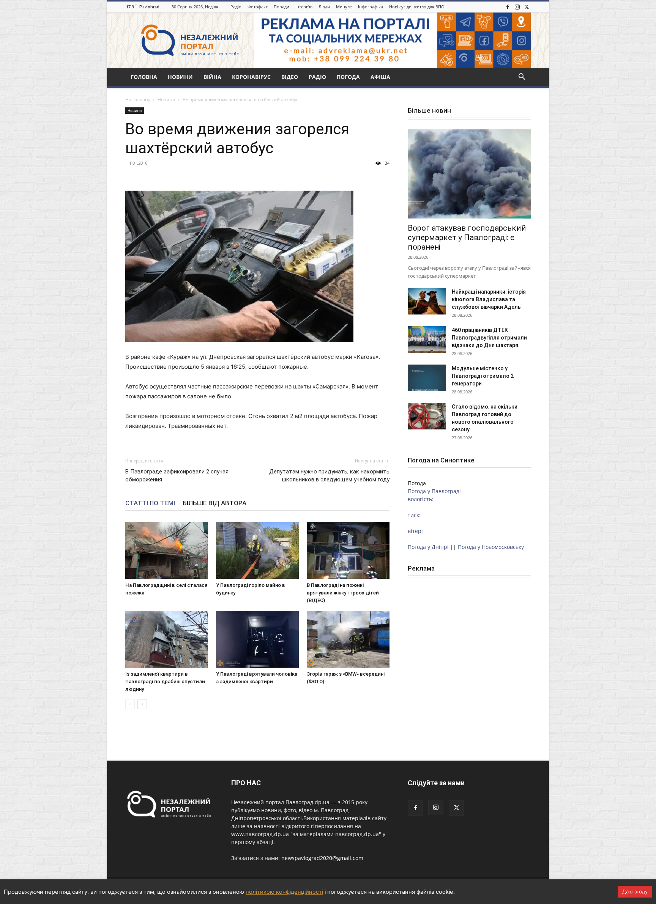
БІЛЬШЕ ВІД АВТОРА (214, 503)
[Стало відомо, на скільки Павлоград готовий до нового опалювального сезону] (427, 416)
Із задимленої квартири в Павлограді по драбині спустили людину (165, 681)
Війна (212, 76)
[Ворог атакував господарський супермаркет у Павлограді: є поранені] (469, 174)
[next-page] (142, 704)
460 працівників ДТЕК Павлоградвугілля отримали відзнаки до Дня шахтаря (489, 337)
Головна (144, 76)
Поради (281, 6)
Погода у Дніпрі (428, 546)
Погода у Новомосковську (491, 546)
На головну (137, 99)
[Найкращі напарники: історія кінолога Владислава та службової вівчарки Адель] (427, 301)
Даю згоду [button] (635, 891)
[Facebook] (507, 7)
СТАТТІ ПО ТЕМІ (150, 503)
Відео (289, 76)
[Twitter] (526, 7)
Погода (348, 76)
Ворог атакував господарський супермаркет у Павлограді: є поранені (467, 237)
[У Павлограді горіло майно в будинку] (257, 550)
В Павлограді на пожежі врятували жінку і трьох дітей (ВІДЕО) (343, 592)
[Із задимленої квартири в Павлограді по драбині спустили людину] (166, 639)
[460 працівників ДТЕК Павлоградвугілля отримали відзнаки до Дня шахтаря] (427, 339)
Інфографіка (370, 6)
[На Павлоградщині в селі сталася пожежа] (166, 550)
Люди (324, 6)
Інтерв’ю (303, 6)
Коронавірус (251, 76)
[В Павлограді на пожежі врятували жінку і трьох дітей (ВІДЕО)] (348, 550)
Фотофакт (258, 6)
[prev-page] (130, 704)
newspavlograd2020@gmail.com (322, 858)
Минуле (344, 6)
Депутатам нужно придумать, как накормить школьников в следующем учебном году (329, 475)
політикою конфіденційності (284, 891)
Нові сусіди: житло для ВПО (417, 6)
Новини (180, 76)
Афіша (380, 76)
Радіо (235, 6)
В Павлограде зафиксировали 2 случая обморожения (177, 475)
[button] (521, 77)
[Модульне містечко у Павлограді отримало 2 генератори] (427, 378)
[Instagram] (517, 7)
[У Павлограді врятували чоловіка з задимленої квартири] (257, 639)
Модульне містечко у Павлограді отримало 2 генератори (483, 376)
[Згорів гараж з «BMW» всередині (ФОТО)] (348, 639)
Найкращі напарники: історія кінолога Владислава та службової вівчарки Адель (489, 299)
